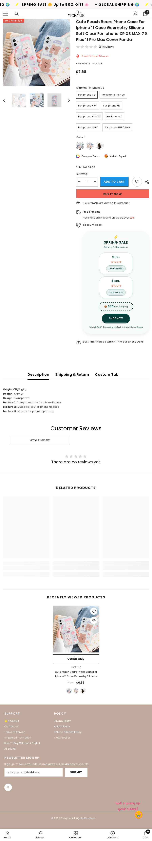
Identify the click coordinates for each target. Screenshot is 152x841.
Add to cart (115, 182)
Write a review (40, 440)
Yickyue (76, 667)
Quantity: (82, 173)
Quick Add (76, 659)
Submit (76, 772)
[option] (36, 52)
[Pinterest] (8, 787)
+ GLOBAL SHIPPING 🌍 (91, 4)
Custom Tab (107, 374)
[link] (26, 568)
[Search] (16, 13)
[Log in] (135, 14)
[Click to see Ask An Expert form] (128, 805)
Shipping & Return (72, 374)
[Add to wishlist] (137, 182)
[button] (4, 100)
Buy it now (112, 194)
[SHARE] (145, 182)
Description (38, 374)
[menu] (5, 13)
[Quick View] (93, 620)
